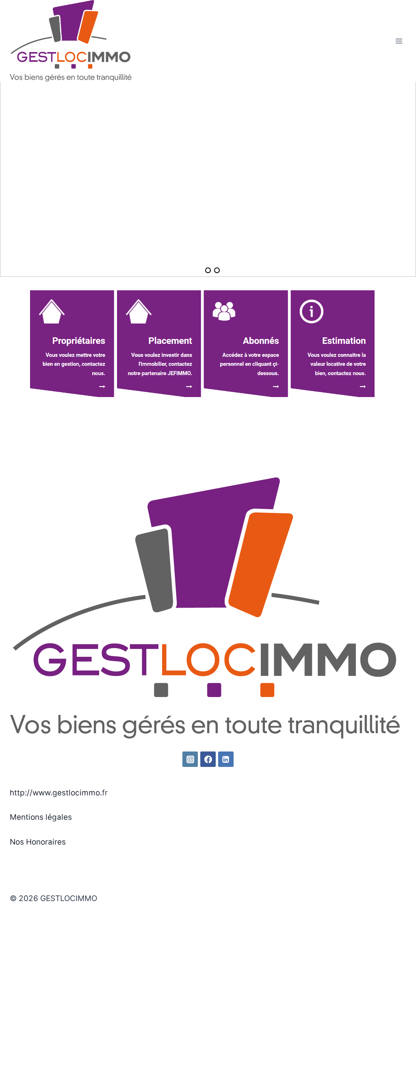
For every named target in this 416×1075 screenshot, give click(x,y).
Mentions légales (41, 817)
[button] (12, 172)
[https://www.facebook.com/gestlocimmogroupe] (208, 759)
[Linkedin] (226, 759)
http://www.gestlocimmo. (56, 792)
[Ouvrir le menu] (398, 41)
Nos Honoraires (38, 842)
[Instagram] (190, 759)
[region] (208, 173)
